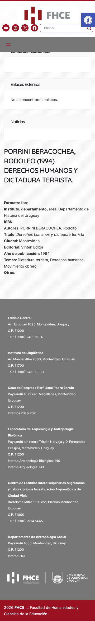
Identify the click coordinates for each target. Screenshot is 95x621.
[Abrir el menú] (8, 45)
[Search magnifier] (89, 28)
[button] (88, 20)
